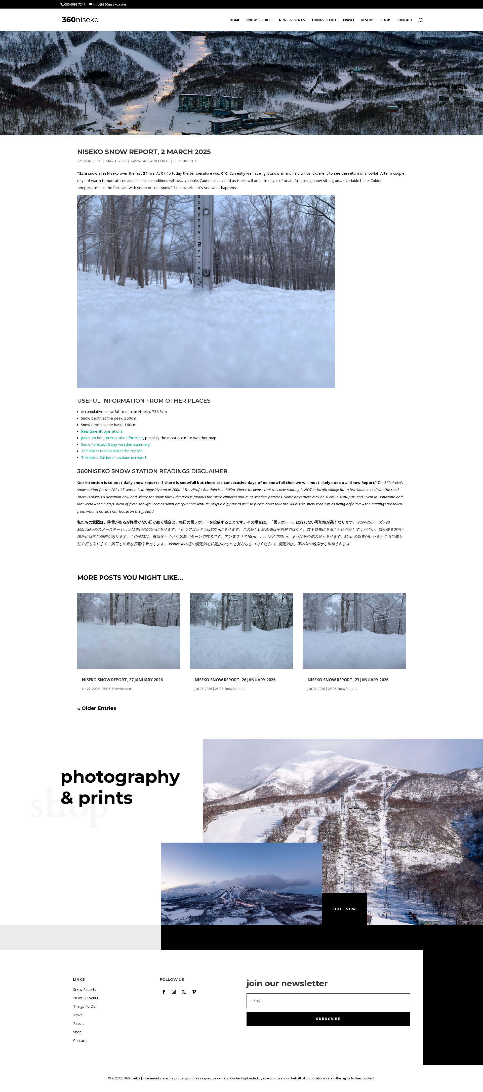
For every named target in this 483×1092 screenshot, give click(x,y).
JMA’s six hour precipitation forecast (112, 437)
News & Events (292, 20)
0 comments (185, 161)
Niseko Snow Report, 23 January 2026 (348, 680)
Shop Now (344, 909)
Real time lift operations (102, 431)
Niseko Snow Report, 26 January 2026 (235, 680)
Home (235, 20)
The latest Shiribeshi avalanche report (113, 457)
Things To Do (323, 20)
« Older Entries (96, 708)
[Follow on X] (184, 992)
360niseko (92, 161)
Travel (349, 20)
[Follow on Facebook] (164, 992)
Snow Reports (259, 20)
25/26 (106, 689)
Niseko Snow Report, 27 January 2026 (122, 680)
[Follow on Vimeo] (194, 992)
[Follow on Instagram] (174, 992)
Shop (385, 20)
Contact (404, 20)
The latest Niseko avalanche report (111, 450)
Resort (367, 20)
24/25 (135, 161)
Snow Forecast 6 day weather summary (115, 444)
